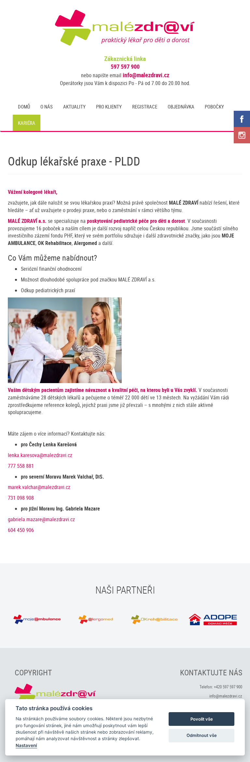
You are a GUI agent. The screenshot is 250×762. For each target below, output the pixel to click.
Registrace (144, 106)
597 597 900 (125, 66)
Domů (24, 106)
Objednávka (181, 106)
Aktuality (74, 106)
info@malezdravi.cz (146, 75)
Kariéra (26, 123)
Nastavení (26, 745)
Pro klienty (109, 106)
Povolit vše (201, 719)
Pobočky (214, 106)
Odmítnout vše (202, 735)
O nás (46, 106)
